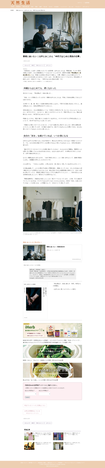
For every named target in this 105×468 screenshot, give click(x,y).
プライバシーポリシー (69, 462)
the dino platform (54, 466)
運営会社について (52, 462)
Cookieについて (80, 462)
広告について (24, 462)
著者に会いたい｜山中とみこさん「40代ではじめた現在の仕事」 (52, 56)
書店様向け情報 (42, 462)
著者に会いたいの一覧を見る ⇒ (32, 242)
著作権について (32, 462)
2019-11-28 (27, 61)
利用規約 (60, 462)
